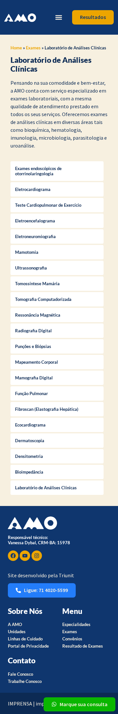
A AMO (15, 624)
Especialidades (76, 624)
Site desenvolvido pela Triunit (41, 575)
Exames (33, 47)
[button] (58, 17)
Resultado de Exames (82, 646)
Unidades (17, 631)
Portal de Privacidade (28, 646)
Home (16, 47)
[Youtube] (25, 555)
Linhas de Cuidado (25, 638)
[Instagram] (36, 555)
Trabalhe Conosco (25, 681)
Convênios (72, 638)
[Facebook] (13, 555)
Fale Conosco (20, 674)
